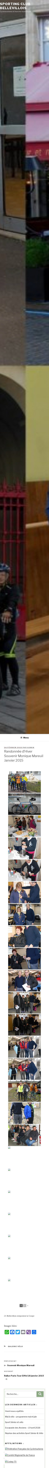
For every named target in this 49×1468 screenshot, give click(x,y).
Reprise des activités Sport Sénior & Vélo (24, 1433)
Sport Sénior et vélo (14, 1422)
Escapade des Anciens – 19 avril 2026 (22, 1428)
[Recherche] (40, 1394)
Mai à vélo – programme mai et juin (21, 1416)
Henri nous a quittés (14, 1411)
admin (30, 747)
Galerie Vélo (15, 1346)
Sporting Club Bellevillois (15, 6)
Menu (26, 737)
